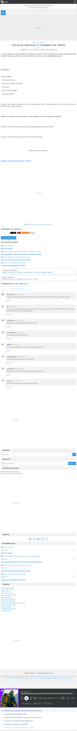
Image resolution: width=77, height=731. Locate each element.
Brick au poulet (6, 553)
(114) (7, 593)
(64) (5, 597)
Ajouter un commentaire (16, 288)
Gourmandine (13, 676)
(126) (5, 592)
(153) (7, 590)
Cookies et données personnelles (49, 678)
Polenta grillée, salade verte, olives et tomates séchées (21, 562)
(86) (8, 595)
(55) (13, 603)
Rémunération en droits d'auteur (20, 678)
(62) (8, 599)
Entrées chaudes (38, 42)
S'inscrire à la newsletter (8, 238)
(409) (7, 588)
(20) (6, 607)
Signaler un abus (69, 676)
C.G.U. (8, 678)
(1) (6, 610)
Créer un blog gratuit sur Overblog (40, 676)
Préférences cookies (65, 678)
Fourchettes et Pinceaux (38, 5)
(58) (8, 601)
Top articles (54, 676)
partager (38, 703)
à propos (49, 703)
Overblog (49, 673)
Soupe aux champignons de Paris (13, 580)
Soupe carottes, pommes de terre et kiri (15, 571)
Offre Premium (34, 678)
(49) (8, 605)
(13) (8, 609)
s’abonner (27, 703)
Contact (61, 676)
